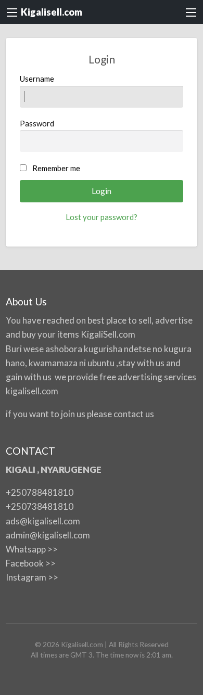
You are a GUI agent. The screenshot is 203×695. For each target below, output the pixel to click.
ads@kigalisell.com (43, 521)
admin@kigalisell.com (48, 535)
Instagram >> (32, 577)
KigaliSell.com (108, 334)
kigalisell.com (32, 390)
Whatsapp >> (32, 549)
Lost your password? (101, 217)
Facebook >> (31, 563)
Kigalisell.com (51, 12)
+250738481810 (39, 506)
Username (37, 78)
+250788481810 (39, 492)
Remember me (56, 168)
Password (37, 123)
